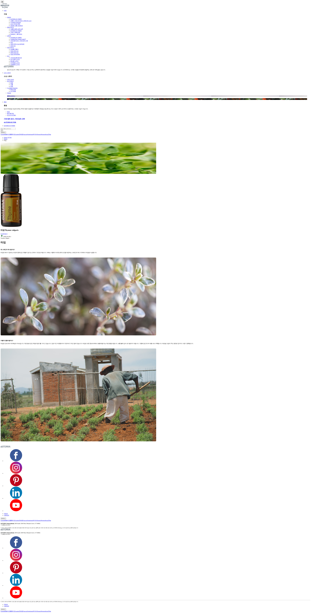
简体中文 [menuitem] (7, 134)
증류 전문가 (10, 27)
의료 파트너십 (14, 51)
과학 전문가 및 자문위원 (17, 44)
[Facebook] (16, 461)
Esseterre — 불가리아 (16, 34)
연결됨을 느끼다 (15, 64)
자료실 (9, 93)
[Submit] (2, 131)
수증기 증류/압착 (15, 32)
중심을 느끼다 (14, 61)
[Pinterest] (16, 486)
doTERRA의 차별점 (16, 19)
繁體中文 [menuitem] (12, 134)
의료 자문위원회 (15, 54)
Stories (5, 139)
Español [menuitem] (17, 134)
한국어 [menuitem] (35, 134)
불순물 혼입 (10, 113)
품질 (5, 102)
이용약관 (6, 515)
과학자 (9, 36)
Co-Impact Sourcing (15, 22)
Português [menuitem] (43, 134)
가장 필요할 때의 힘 (16, 57)
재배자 (9, 17)
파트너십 (13, 46)
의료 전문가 (10, 47)
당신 (8, 56)
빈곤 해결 (13, 91)
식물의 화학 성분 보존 (16, 29)
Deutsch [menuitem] (39, 134)
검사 (11, 42)
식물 (11, 84)
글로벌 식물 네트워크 (16, 25)
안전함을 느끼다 (15, 63)
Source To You (8, 137)
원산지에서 (10, 81)
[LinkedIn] (16, 498)
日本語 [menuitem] (21, 134)
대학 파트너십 (14, 52)
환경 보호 (13, 89)
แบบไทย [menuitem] (48, 134)
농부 (11, 86)
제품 (11, 83)
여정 (5, 10)
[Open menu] (2, 2)
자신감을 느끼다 (15, 59)
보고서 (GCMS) (11, 115)
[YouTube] (16, 510)
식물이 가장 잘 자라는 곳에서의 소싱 (20, 20)
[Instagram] (16, 473)
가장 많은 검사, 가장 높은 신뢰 (19, 40)
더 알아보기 (4, 233)
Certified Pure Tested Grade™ (18, 39)
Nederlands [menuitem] (30, 134)
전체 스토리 (10, 79)
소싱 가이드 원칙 (15, 24)
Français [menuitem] (25, 134)
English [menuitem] (3, 134)
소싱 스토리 (7, 72)
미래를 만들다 (14, 49)
